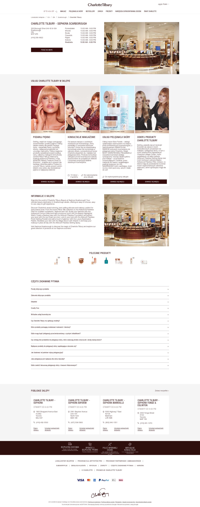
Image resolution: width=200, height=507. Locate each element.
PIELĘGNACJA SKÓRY (76, 11)
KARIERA (140, 465)
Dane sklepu (36, 429)
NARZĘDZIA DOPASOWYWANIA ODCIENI (128, 11)
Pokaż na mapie (46, 50)
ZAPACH (100, 11)
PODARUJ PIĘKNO (41, 137)
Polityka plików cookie (107, 502)
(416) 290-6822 (37, 38)
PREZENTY (109, 11)
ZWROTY (103, 465)
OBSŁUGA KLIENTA (78, 465)
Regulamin (118, 502)
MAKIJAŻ (63, 11)
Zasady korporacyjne (128, 502)
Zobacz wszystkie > (162, 391)
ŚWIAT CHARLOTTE (150, 11)
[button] (100, 289)
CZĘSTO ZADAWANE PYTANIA (122, 465)
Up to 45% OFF (49, 11)
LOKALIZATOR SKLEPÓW (64, 461)
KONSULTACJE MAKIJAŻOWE (81, 137)
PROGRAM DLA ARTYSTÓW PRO (90, 461)
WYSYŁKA (93, 465)
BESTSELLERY (90, 11)
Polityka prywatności (94, 502)
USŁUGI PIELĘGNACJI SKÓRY (116, 137)
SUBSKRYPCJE (62, 465)
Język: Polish (162, 4)
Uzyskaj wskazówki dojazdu (52, 429)
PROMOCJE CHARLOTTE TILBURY (109, 470)
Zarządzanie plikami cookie (143, 502)
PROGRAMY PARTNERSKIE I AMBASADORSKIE (123, 461)
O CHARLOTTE (87, 470)
